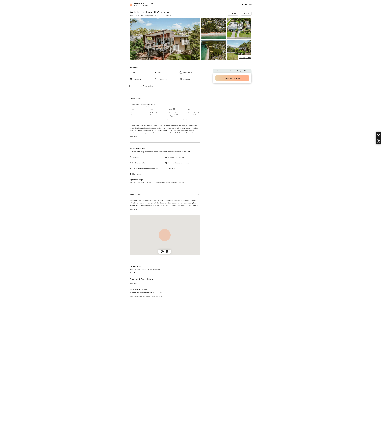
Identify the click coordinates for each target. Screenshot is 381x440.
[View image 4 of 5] (213, 50)
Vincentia (152, 296)
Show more (133, 136)
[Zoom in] (162, 251)
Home (131, 296)
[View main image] (165, 39)
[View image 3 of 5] (239, 28)
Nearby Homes (232, 78)
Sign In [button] (244, 4)
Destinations (138, 296)
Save (247, 14)
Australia (145, 296)
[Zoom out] (167, 251)
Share (234, 14)
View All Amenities (146, 86)
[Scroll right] (198, 112)
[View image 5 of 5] (239, 50)
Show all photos (245, 58)
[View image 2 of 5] (213, 28)
